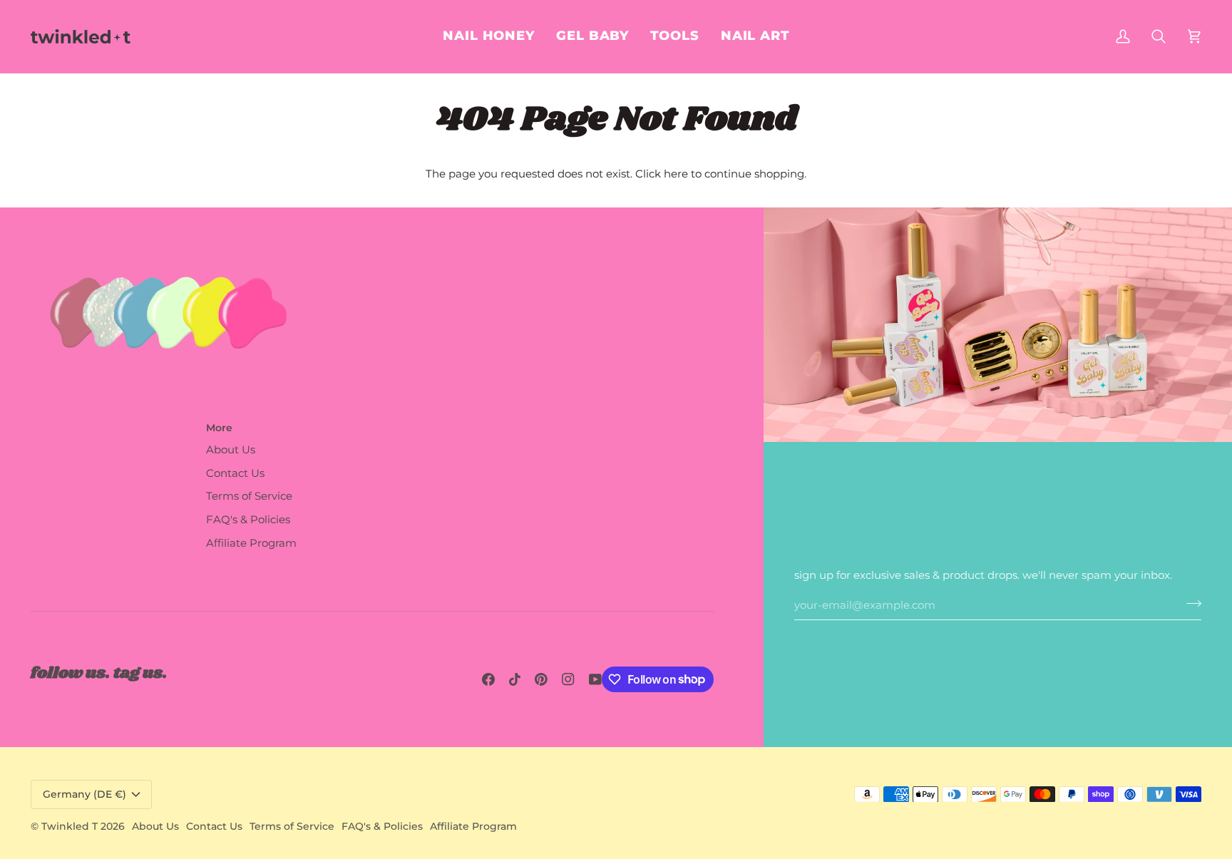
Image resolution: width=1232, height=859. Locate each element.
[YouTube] (595, 679)
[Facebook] (488, 679)
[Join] (1189, 603)
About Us (230, 449)
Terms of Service (249, 496)
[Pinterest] (541, 679)
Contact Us (235, 473)
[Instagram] (568, 679)
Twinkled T (69, 826)
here (676, 174)
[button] (755, 36)
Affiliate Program (251, 543)
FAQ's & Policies (248, 519)
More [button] (219, 427)
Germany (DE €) (84, 794)
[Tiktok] (514, 679)
